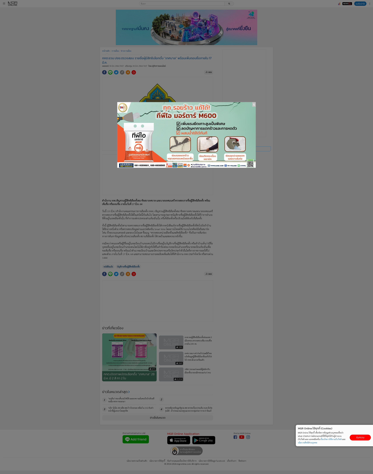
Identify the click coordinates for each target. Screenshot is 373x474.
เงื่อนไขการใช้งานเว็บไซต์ (331, 439)
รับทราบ (360, 437)
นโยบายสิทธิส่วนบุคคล (307, 442)
